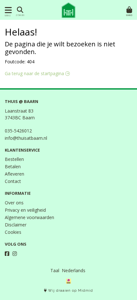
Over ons (14, 203)
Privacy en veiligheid (25, 210)
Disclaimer (15, 225)
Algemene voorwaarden (29, 217)
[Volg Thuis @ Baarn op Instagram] (14, 253)
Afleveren (14, 174)
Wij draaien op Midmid (70, 290)
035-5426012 (18, 131)
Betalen (13, 166)
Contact (13, 181)
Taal (54, 270)
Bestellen (14, 159)
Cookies (13, 232)
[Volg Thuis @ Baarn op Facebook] (7, 253)
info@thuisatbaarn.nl (26, 138)
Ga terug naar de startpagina (35, 73)
